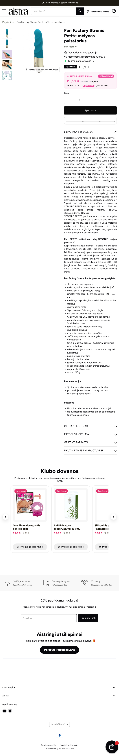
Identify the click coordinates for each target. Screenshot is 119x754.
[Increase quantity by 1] (91, 100)
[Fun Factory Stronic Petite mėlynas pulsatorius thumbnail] (7, 33)
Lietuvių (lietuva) (58, 724)
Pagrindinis (7, 22)
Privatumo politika (49, 745)
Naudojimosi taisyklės (69, 745)
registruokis (88, 85)
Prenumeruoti (88, 618)
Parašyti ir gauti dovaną (59, 649)
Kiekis (66, 93)
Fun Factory (70, 46)
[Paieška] (80, 11)
